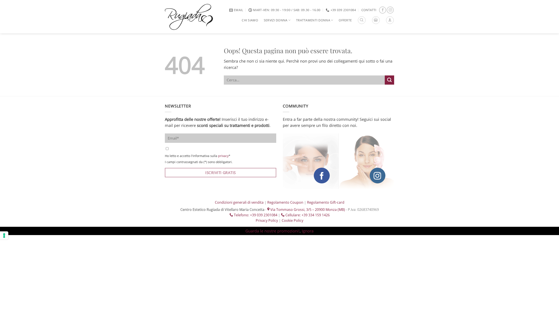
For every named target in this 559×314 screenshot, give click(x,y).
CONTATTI (368, 10)
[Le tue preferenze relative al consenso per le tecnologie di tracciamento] (4, 235)
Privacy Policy (267, 220)
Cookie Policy (292, 220)
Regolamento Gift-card (325, 202)
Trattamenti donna (313, 20)
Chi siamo (250, 20)
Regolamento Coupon (285, 202)
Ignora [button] (308, 231)
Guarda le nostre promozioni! (272, 231)
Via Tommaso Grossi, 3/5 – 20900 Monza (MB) (307, 209)
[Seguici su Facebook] (382, 10)
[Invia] (389, 80)
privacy (223, 156)
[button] (362, 20)
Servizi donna (276, 20)
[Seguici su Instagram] (390, 10)
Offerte (345, 20)
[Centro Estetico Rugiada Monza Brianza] (189, 17)
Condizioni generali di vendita (239, 202)
